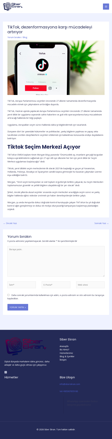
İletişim (63, 359)
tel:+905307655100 (69, 391)
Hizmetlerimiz (66, 352)
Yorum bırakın (14, 37)
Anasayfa (64, 346)
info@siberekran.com (70, 384)
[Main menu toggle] (106, 7)
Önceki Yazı (10, 223)
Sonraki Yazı (101, 223)
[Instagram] (5, 372)
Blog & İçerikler (67, 356)
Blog (25, 37)
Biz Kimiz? (64, 349)
